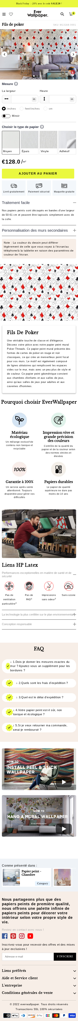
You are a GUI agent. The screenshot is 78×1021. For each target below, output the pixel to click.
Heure (44, 90)
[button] (34, 76)
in (34, 98)
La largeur (9, 90)
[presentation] (4, 54)
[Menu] (4, 14)
